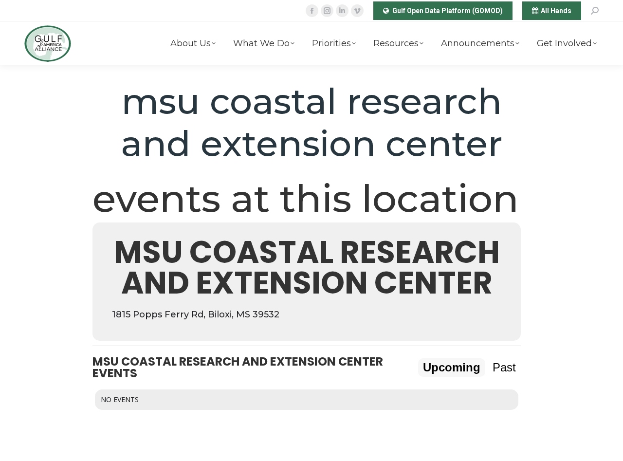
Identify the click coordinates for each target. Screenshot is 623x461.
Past (504, 367)
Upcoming (451, 367)
